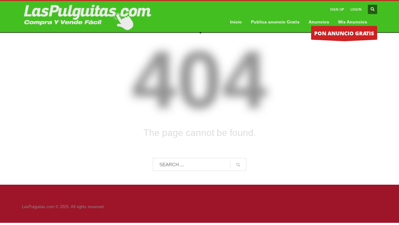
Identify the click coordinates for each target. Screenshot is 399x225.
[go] (238, 164)
